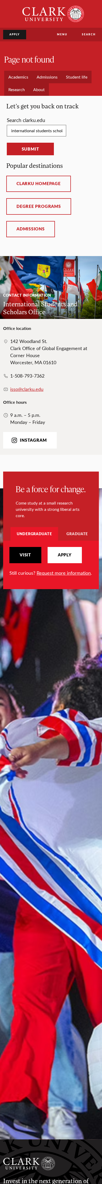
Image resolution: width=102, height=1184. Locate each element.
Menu (62, 34)
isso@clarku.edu (26, 389)
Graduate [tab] (77, 533)
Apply (14, 34)
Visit (25, 555)
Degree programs (38, 206)
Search (89, 34)
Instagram (33, 440)
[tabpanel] (51, 562)
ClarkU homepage (38, 183)
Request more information (64, 573)
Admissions (30, 229)
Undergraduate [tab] (34, 533)
